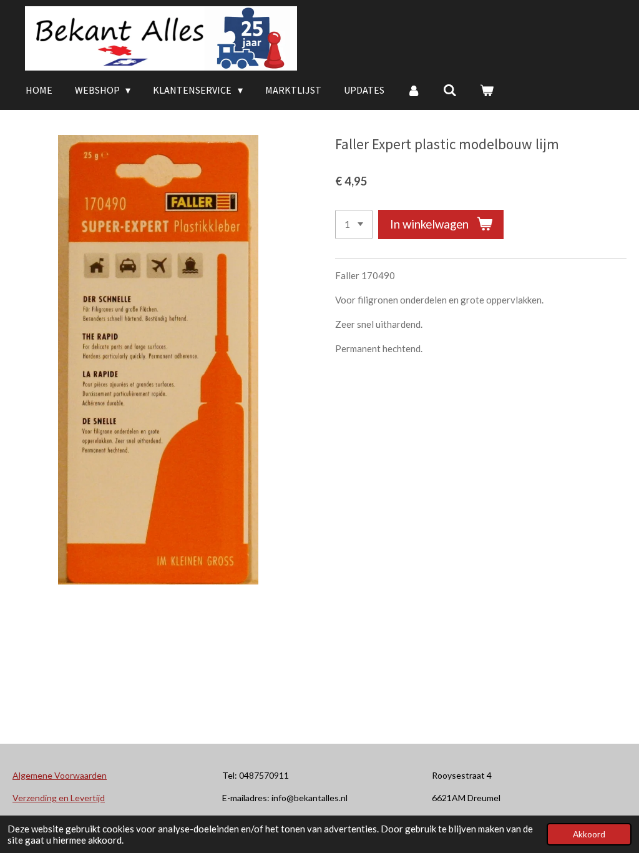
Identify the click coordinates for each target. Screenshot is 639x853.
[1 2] (354, 224)
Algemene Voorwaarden (59, 775)
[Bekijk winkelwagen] (487, 90)
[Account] (414, 90)
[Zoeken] (450, 90)
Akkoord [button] (589, 834)
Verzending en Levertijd (58, 797)
